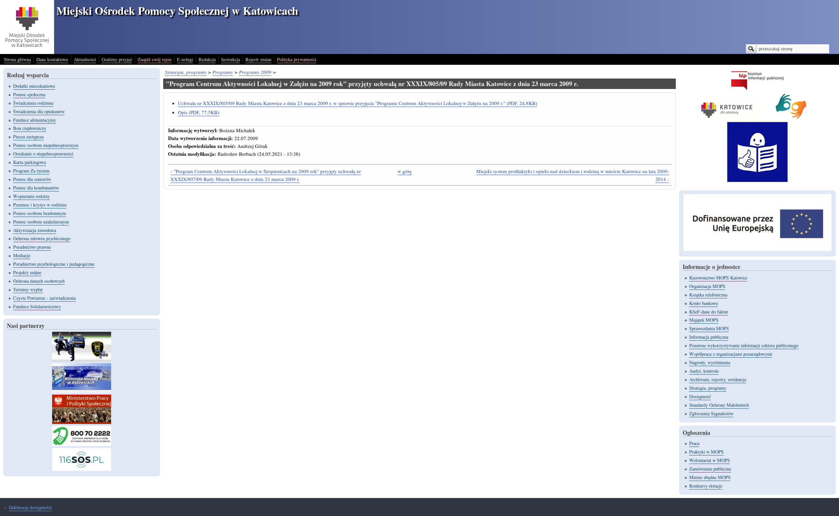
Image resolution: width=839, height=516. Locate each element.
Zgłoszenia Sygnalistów (711, 413)
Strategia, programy (185, 72)
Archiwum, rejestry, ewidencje (717, 379)
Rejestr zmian (258, 59)
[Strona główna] (27, 51)
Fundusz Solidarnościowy (37, 306)
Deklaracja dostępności (30, 507)
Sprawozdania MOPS (709, 328)
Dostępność (700, 396)
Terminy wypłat (28, 289)
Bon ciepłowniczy (29, 128)
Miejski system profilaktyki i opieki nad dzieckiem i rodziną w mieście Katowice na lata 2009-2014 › (572, 175)
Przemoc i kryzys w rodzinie (40, 205)
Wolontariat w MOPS (709, 460)
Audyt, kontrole (704, 371)
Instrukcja (230, 59)
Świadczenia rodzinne (33, 103)
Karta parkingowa (29, 162)
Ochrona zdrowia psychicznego (41, 238)
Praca (694, 443)
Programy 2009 (255, 72)
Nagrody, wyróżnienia (709, 362)
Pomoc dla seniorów (32, 179)
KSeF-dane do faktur (708, 312)
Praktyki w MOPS (706, 452)
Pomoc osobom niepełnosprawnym (45, 145)
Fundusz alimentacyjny (34, 120)
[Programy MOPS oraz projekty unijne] (757, 249)
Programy (222, 72)
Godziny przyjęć (117, 59)
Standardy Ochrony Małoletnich (719, 405)
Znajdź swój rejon (154, 59)
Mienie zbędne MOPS (710, 477)
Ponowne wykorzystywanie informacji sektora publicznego (743, 345)
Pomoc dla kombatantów (36, 188)
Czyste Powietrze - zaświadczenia (44, 298)
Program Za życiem (31, 171)
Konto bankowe (703, 303)
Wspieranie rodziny (31, 196)
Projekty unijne (27, 272)
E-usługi (185, 59)
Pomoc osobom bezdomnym (39, 213)
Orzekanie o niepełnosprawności (43, 154)
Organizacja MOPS (707, 286)
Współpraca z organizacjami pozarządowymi (730, 354)
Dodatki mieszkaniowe (34, 86)
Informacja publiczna (708, 337)
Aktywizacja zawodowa (34, 230)
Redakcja (207, 59)
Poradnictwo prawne (32, 247)
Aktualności (85, 59)
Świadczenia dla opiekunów (39, 111)
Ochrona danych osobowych (39, 281)
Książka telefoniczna (708, 295)
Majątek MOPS (703, 320)
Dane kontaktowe (52, 59)
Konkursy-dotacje (705, 486)
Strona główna (17, 59)
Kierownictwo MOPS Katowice (718, 278)
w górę (405, 171)
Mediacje (21, 255)
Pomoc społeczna (29, 94)
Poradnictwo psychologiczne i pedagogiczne (53, 264)
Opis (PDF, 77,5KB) (198, 112)
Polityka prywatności (296, 59)
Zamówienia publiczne (710, 469)
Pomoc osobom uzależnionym (41, 222)
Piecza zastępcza (28, 136)
